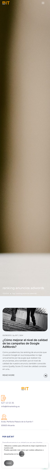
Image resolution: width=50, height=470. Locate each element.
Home (6, 293)
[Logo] (6, 3)
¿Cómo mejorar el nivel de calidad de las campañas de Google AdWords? (25, 343)
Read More (9, 375)
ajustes (21, 454)
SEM (21, 335)
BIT (16, 335)
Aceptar (8, 463)
